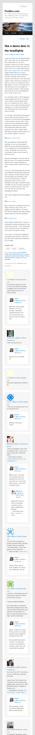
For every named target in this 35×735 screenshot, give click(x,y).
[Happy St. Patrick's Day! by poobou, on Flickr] (12, 138)
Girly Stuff (16, 254)
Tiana (6, 148)
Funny (10, 254)
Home (6, 33)
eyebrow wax (8, 256)
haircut (15, 256)
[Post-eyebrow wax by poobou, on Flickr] (11, 218)
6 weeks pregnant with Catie (15, 70)
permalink (7, 259)
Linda (8, 536)
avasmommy (10, 338)
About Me (13, 33)
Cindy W (16, 349)
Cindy (22, 54)
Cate (19, 252)
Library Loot (22, 551)
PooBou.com (12, 11)
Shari (8, 729)
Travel (21, 254)
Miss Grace (10, 444)
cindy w (16, 298)
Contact (21, 33)
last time (13, 68)
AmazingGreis (11, 667)
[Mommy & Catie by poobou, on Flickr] (10, 201)
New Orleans (20, 256)
